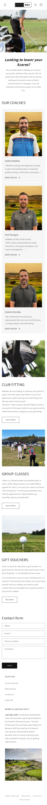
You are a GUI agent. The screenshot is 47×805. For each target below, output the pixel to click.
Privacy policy (37, 796)
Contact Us (9, 694)
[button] (5, 5)
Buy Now (10, 599)
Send (9, 665)
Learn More (11, 419)
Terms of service (24, 800)
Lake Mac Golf (14, 796)
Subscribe (9, 700)
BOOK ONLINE (11, 177)
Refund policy (10, 689)
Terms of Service (11, 683)
